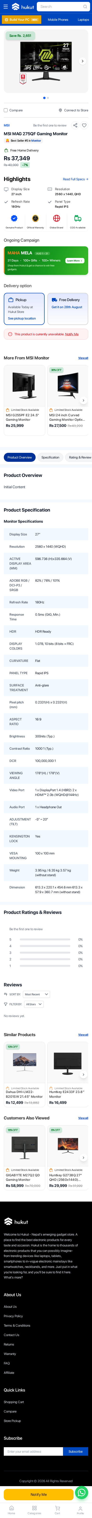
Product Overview (20, 457)
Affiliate (9, 1373)
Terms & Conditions (17, 1325)
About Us (10, 1306)
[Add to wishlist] (84, 125)
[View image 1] (44, 98)
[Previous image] (9, 61)
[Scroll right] (83, 400)
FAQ (7, 1363)
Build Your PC (23, 19)
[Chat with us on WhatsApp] (81, 1492)
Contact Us (11, 1335)
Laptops (83, 19)
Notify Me (39, 1494)
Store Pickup (12, 1421)
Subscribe (76, 1451)
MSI (7, 125)
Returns (9, 1344)
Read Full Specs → (75, 179)
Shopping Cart (14, 1402)
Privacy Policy (13, 1316)
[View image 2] (48, 98)
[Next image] (82, 61)
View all (83, 358)
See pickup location (22, 318)
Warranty (10, 1354)
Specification (50, 457)
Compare (10, 1411)
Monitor (36, 140)
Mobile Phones (58, 19)
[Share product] (75, 125)
